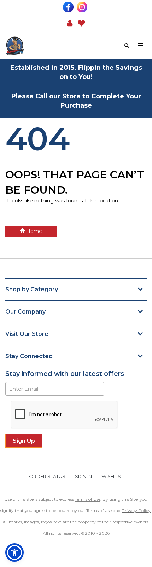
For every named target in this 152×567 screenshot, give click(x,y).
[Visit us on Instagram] (83, 7)
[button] (70, 22)
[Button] (141, 45)
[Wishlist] (81, 22)
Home (33, 231)
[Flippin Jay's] (40, 46)
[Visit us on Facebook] (69, 7)
